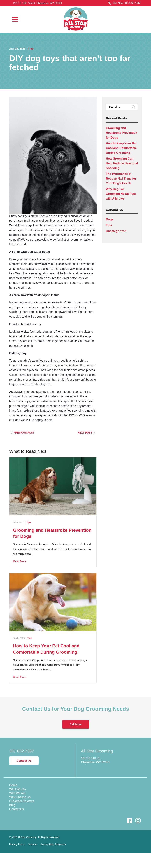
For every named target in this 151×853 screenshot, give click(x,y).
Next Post (85, 432)
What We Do (17, 789)
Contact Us (24, 760)
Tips (31, 48)
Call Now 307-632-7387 (126, 2)
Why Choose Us (20, 797)
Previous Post (24, 432)
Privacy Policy (17, 844)
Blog (12, 805)
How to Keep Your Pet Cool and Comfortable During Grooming (121, 148)
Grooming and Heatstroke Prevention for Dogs (121, 133)
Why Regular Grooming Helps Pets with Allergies (121, 194)
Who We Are (17, 793)
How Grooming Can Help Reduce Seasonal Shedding (122, 163)
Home (13, 785)
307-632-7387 (21, 751)
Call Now (76, 724)
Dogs (109, 219)
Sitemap (32, 844)
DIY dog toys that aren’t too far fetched (69, 63)
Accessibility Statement (53, 844)
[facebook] (129, 821)
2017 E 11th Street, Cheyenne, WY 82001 (37, 2)
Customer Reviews (21, 801)
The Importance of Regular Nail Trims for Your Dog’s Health (121, 178)
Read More (19, 561)
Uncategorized (116, 231)
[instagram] (138, 821)
